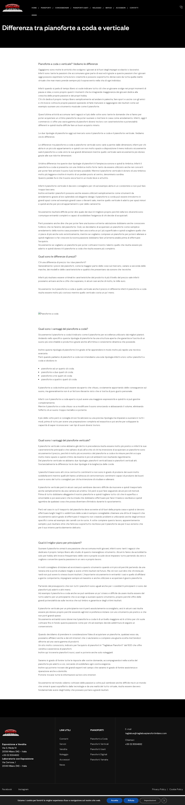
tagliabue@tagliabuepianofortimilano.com (146, 733)
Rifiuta (131, 800)
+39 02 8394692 (10, 755)
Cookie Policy (176, 789)
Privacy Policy (159, 789)
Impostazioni (150, 800)
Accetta (114, 800)
